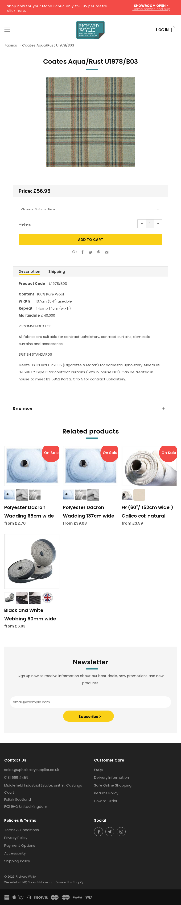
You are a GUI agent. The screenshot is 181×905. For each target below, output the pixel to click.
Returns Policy (106, 793)
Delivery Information (111, 777)
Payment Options (19, 845)
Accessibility (15, 853)
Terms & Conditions (21, 829)
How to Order (105, 800)
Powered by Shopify (69, 882)
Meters (25, 224)
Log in (162, 30)
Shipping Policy (17, 861)
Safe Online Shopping (113, 785)
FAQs (98, 769)
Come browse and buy (151, 9)
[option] (90, 122)
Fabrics (11, 45)
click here (16, 10)
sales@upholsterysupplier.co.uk (31, 769)
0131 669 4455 (16, 777)
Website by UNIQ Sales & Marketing (29, 882)
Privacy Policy (15, 837)
